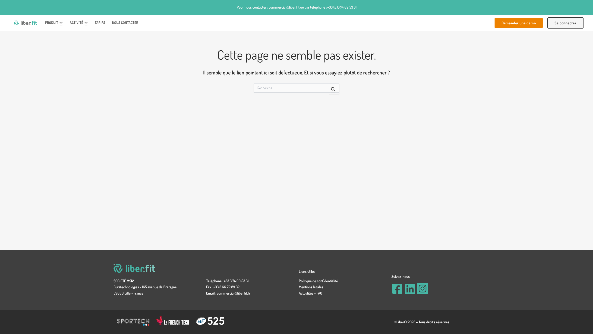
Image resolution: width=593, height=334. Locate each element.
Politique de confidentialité (318, 281)
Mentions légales (311, 287)
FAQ (319, 293)
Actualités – (307, 293)
